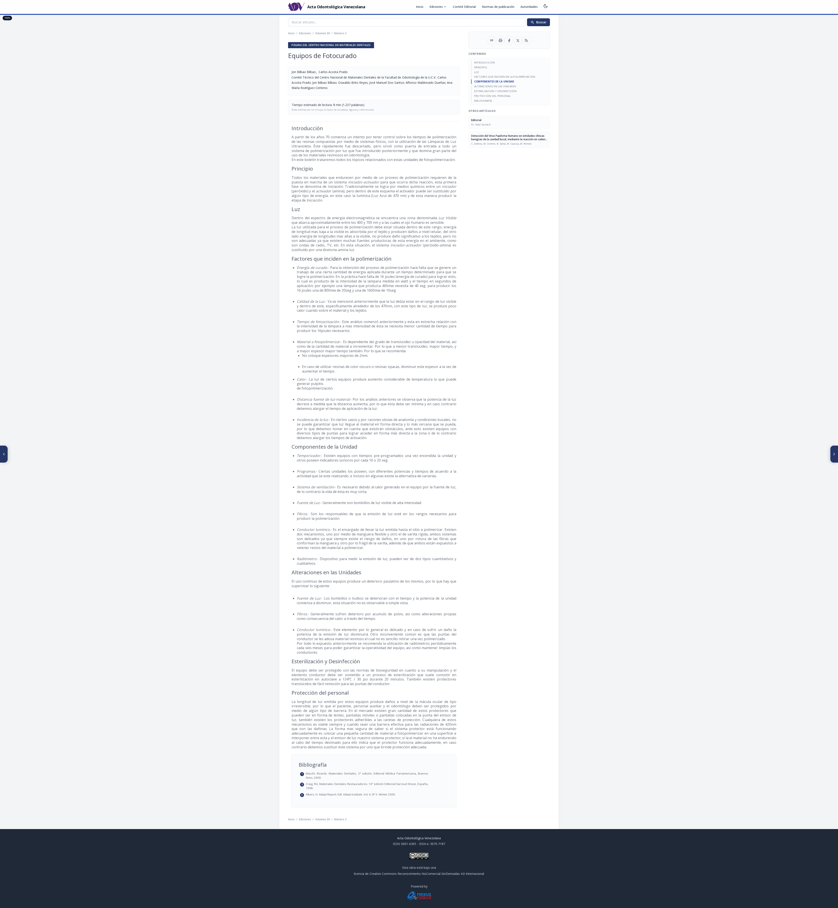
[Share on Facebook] (509, 40)
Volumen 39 (322, 33)
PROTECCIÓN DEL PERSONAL (492, 95)
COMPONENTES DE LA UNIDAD (494, 81)
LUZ (476, 72)
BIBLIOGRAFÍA (483, 100)
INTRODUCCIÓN (484, 62)
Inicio (419, 7)
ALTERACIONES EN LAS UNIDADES (495, 86)
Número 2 (340, 33)
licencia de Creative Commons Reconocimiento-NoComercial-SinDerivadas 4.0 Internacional (419, 874)
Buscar (538, 22)
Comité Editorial (464, 7)
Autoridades (529, 7)
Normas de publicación (498, 7)
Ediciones (438, 7)
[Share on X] (517, 40)
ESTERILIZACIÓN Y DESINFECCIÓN (495, 91)
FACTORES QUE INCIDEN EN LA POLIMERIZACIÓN (504, 76)
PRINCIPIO (480, 67)
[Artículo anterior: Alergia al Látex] (4, 454)
